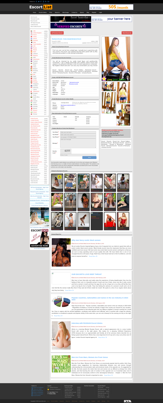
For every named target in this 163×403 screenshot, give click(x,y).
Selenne (106, 227)
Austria (35, 80)
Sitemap (103, 401)
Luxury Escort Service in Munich (39, 205)
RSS (108, 401)
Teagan (66, 189)
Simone (66, 227)
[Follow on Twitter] (39, 2)
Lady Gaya (80, 227)
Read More (92, 256)
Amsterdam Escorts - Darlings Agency (39, 200)
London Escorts (35, 120)
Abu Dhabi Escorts (35, 126)
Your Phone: (56, 137)
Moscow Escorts (35, 152)
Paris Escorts (34, 128)
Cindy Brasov (81, 189)
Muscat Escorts (34, 141)
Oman (34, 65)
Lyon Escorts (34, 171)
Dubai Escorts (34, 118)
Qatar (34, 42)
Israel (34, 99)
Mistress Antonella (69, 208)
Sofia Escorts (34, 139)
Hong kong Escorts (35, 150)
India (34, 57)
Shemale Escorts (35, 19)
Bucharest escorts (74, 82)
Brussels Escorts (35, 179)
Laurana (53, 189)
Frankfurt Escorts (35, 146)
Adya (92, 208)
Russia (35, 48)
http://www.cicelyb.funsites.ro (68, 105)
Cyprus (35, 89)
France (35, 34)
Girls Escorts (34, 17)
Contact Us (74, 12)
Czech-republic (37, 44)
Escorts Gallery (43, 12)
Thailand (35, 61)
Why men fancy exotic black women (86, 240)
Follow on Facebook (37, 390)
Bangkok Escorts (35, 135)
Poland (35, 50)
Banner (82, 12)
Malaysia (35, 55)
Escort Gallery (54, 401)
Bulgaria (35, 63)
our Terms (52, 392)
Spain (34, 51)
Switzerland (36, 91)
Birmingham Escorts (36, 137)
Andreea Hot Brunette (122, 189)
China (34, 67)
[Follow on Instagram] (37, 2)
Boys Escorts (34, 21)
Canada (35, 101)
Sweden (35, 104)
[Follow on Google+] (48, 2)
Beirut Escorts (34, 165)
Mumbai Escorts (35, 169)
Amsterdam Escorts (36, 129)
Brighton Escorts (35, 163)
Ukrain (35, 102)
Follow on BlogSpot (38, 392)
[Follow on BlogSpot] (44, 2)
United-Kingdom (37, 33)
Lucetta (53, 208)
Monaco (35, 110)
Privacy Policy (52, 393)
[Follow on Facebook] (41, 2)
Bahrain (35, 108)
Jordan (35, 78)
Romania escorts (73, 84)
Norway (35, 114)
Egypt (34, 76)
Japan (34, 72)
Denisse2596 (120, 227)
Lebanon (35, 53)
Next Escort (126, 33)
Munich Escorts (34, 158)
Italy (34, 74)
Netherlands (36, 59)
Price (50, 12)
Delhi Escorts (34, 167)
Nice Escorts (34, 177)
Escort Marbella (40, 203)
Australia (35, 85)
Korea (34, 95)
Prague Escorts (34, 143)
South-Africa (36, 97)
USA (34, 46)
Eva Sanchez (107, 189)
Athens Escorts (34, 131)
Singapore (35, 84)
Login (100, 12)
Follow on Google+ (38, 394)
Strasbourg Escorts (35, 173)
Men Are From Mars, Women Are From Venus (90, 357)
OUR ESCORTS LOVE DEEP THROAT (87, 274)
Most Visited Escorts (36, 26)
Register (94, 12)
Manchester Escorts (36, 145)
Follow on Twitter (37, 389)
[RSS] (46, 2)
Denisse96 (93, 216)
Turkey (35, 36)
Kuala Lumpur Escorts (36, 122)
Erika (119, 208)
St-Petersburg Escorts (36, 162)
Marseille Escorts (35, 175)
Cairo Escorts (34, 182)
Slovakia (35, 106)
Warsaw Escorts (35, 154)
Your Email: (56, 134)
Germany (35, 40)
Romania (35, 70)
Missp (53, 227)
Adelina (106, 208)
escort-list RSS (37, 395)
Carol (92, 189)
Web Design (65, 12)
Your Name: (56, 132)
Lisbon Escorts (34, 160)
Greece (35, 38)
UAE (34, 31)
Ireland (35, 112)
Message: (55, 143)
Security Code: (55, 152)
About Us (57, 12)
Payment (62, 401)
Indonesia (35, 87)
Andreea (80, 208)
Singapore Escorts (35, 156)
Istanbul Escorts (35, 124)
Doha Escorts (34, 133)
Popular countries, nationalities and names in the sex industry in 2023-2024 (100, 299)
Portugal (35, 82)
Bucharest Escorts (35, 148)
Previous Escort (57, 33)
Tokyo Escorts (34, 180)
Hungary (35, 93)
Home (34, 12)
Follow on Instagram (38, 387)
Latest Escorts (34, 24)
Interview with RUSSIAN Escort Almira (87, 323)
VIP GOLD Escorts (35, 22)
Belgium (35, 68)
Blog (88, 12)
